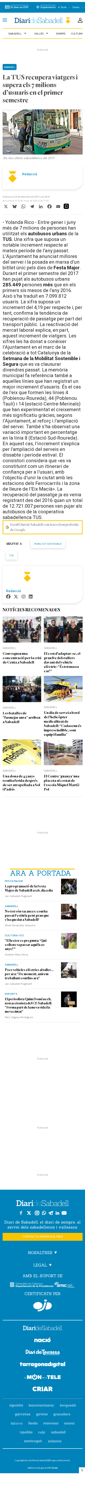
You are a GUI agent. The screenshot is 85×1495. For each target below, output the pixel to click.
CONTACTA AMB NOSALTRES (42, 1236)
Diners (60, 33)
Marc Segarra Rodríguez (19, 1017)
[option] (43, 135)
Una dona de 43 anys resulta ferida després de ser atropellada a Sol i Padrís (21, 782)
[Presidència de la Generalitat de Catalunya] (31, 1284)
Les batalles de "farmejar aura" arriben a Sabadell (21, 717)
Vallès (41, 33)
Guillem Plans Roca (16, 954)
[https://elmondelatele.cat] (42, 1377)
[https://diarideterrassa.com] (43, 1353)
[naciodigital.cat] (41, 1405)
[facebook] (8, 597)
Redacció (29, 174)
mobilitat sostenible (48, 544)
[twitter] (16, 597)
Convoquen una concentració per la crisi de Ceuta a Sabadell (22, 658)
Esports (11, 994)
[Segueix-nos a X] (29, 1213)
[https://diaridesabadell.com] (42, 1329)
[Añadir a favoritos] (66, 206)
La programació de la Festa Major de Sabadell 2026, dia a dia (29, 888)
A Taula (62, 7)
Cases (75, 7)
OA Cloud (52, 1468)
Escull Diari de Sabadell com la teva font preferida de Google (44, 527)
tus (11, 555)
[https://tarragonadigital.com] (42, 1365)
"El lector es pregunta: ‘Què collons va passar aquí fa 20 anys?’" (26, 945)
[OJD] (42, 1305)
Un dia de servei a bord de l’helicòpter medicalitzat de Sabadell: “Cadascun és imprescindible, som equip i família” (62, 723)
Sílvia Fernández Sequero (20, 925)
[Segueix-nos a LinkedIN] (57, 1213)
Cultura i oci (14, 935)
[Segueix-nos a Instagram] (37, 1213)
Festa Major (14, 881)
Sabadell (17, 33)
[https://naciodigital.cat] (42, 1340)
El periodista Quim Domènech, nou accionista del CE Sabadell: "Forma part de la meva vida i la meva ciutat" (28, 1005)
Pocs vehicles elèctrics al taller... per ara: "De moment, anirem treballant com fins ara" (29, 974)
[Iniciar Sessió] (80, 20)
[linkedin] (31, 597)
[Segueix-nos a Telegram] (51, 1213)
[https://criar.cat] (42, 1390)
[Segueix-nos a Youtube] (64, 1213)
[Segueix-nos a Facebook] (21, 1213)
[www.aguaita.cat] (16, 1405)
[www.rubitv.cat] (41, 1432)
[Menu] (5, 20)
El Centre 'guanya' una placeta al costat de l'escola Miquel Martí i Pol (61, 782)
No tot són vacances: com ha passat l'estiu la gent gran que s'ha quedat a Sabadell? (27, 915)
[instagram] (24, 597)
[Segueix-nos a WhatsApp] (44, 1213)
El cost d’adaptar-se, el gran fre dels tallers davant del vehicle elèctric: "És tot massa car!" (62, 662)
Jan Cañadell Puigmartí (18, 896)
